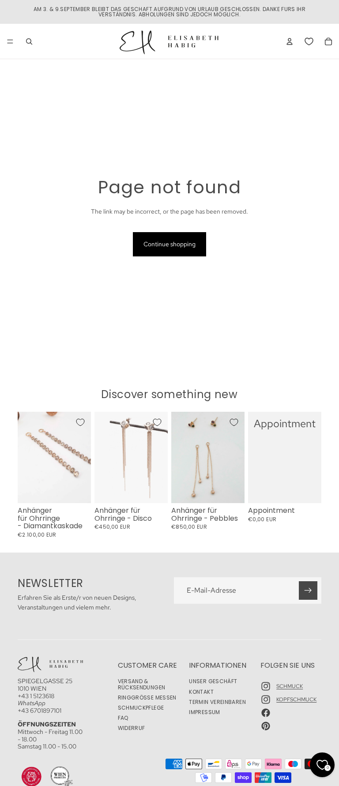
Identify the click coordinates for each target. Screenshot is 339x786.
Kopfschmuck (296, 699)
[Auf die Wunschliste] (80, 422)
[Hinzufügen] (77, 489)
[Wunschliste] (309, 41)
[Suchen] (29, 41)
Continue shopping (169, 244)
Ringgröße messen (147, 697)
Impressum (204, 712)
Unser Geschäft (213, 681)
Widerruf (131, 728)
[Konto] (289, 41)
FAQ (123, 718)
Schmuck (289, 686)
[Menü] (10, 41)
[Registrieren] (308, 590)
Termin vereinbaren (217, 702)
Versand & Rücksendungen (142, 684)
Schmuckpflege (141, 707)
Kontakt (201, 692)
